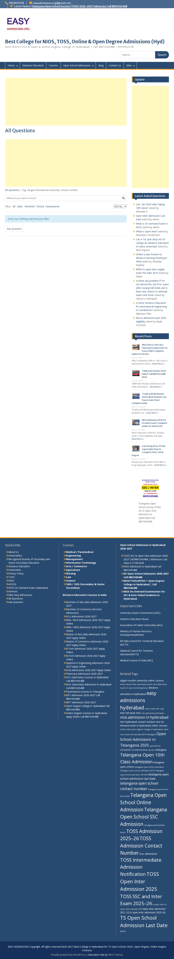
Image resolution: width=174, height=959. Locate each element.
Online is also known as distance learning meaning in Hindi (151, 258)
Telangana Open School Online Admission (143, 802)
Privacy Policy (15, 573)
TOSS (11, 577)
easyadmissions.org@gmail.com (52, 3)
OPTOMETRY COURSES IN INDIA (133, 750)
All (14, 206)
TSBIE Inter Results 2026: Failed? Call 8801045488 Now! (154, 374)
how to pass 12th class (154, 709)
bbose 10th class (133, 684)
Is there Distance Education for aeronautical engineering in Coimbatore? (151, 306)
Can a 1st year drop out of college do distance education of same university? (152, 243)
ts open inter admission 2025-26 (147, 912)
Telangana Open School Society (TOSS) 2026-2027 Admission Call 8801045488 (79, 6)
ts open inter (158, 904)
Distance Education (33, 65)
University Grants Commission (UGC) (140, 612)
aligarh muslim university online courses (142, 680)
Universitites (15, 555)
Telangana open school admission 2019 (137, 770)
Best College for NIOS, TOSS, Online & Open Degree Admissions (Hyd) (85, 42)
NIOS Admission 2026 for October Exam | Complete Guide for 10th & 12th (154, 423)
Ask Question (14, 228)
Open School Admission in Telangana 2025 (143, 739)
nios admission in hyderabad (144, 717)
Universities (14, 569)
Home (11, 65)
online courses (159, 725)
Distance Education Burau (134, 619)
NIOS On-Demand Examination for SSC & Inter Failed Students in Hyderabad (144, 595)
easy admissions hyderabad (138, 700)
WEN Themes (115, 954)
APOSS (12, 584)
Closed (40, 206)
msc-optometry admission (152, 713)
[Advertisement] (66, 102)
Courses (53, 65)
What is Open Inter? (147, 231)
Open (20, 206)
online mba (125, 729)
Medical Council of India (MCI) (136, 660)
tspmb (123, 931)
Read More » (158, 363)
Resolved (30, 206)
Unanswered (52, 206)
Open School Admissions (77, 65)
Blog (100, 65)
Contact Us (115, 65)
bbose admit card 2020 (151, 684)
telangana (160, 749)
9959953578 (16, 3)
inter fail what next (130, 713)
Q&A (129, 65)
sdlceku (151, 750)
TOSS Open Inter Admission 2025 (139, 881)
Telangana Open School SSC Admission (143, 816)
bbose (123, 684)
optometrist (155, 746)
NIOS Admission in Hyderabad (140, 566)
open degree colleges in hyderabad (147, 729)
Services (13, 591)
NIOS (11, 580)
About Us (13, 552)
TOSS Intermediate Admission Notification (140, 867)
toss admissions (148, 853)
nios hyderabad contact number (137, 721)
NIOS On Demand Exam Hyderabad (28, 587)
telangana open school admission (149, 767)
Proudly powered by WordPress (68, 954)
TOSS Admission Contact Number (141, 845)
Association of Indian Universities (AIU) (141, 625)
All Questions (12, 190)
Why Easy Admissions (20, 595)
